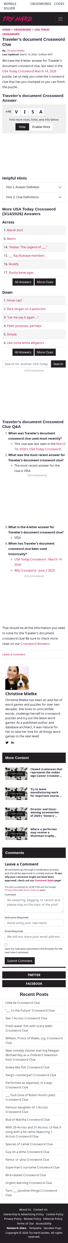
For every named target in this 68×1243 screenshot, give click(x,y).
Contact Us (40, 1209)
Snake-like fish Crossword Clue (27, 1067)
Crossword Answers (35, 644)
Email (14, 931)
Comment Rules (44, 880)
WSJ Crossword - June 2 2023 (34, 570)
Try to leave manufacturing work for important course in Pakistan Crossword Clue (46, 795)
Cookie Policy (54, 1214)
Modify (14, 264)
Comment (10, 894)
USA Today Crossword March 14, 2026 (29, 71)
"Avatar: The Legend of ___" (28, 247)
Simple (12, 334)
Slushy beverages (21, 272)
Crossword (22, 29)
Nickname (16, 917)
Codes (59, 4)
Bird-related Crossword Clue (25, 1175)
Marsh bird (15, 230)
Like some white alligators (25, 343)
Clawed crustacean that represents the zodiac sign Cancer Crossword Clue (46, 774)
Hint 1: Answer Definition (22, 187)
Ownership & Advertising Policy (23, 1214)
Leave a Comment (13, 654)
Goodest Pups (53, 1228)
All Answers (23, 282)
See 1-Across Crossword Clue (26, 1018)
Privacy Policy (11, 890)
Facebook (34, 984)
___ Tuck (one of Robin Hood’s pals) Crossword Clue (30, 1097)
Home (6, 29)
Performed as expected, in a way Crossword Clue (28, 1085)
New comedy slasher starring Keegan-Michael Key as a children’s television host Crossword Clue (32, 1055)
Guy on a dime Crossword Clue (27, 1152)
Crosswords (40, 4)
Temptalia (35, 1228)
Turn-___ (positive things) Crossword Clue (31, 1192)
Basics (11, 239)
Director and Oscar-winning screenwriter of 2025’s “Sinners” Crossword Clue (44, 814)
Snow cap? (14, 300)
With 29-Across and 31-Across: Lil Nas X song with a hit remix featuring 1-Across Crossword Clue (33, 1131)
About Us (25, 1209)
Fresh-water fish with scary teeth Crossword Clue (28, 1028)
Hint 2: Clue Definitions (22, 197)
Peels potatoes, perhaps (24, 326)
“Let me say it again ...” (23, 317)
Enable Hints (41, 127)
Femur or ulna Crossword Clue (27, 1159)
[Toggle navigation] (60, 19)
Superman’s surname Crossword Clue (32, 1167)
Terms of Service (31, 890)
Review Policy (32, 1219)
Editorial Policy (52, 1219)
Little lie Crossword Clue (22, 1003)
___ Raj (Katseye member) (27, 256)
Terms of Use (25, 1223)
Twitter (34, 975)
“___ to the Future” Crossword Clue (30, 1010)
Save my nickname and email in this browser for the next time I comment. (34, 950)
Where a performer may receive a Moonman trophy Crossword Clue (43, 834)
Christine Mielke (16, 50)
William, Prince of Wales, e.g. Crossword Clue (34, 1040)
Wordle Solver (10, 6)
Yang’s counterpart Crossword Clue (30, 1075)
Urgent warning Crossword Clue (28, 1183)
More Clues (45, 282)
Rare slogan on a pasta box (26, 309)
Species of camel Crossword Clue (29, 1144)
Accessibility (43, 1223)
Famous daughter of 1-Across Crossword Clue (26, 1109)
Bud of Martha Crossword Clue (27, 1119)
